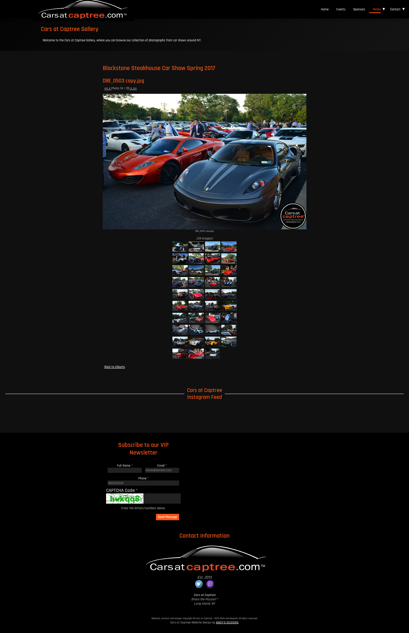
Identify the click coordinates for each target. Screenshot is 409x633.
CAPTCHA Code (122, 490)
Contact (395, 9)
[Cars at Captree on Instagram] (210, 584)
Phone (143, 478)
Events (340, 9)
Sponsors (359, 9)
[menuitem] (324, 9)
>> (134, 88)
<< (106, 88)
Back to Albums (114, 367)
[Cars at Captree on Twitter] (199, 584)
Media (377, 9)
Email (162, 465)
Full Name (125, 465)
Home (325, 9)
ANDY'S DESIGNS (227, 622)
